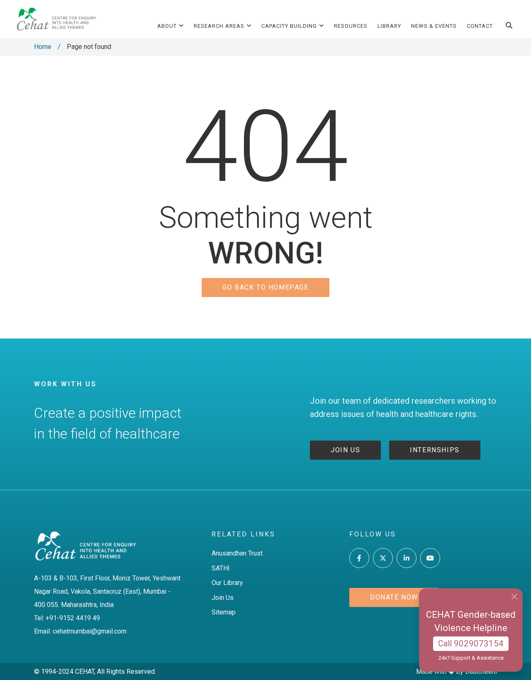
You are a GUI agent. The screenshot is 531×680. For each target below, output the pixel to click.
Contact (480, 26)
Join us (345, 450)
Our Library (227, 583)
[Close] (514, 596)
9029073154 (479, 643)
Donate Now (394, 597)
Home (42, 47)
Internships (435, 450)
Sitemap (224, 612)
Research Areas (219, 26)
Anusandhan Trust (237, 553)
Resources (351, 26)
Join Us (223, 598)
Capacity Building (289, 26)
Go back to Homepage (265, 287)
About (167, 26)
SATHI (221, 568)
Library (389, 26)
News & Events (434, 26)
